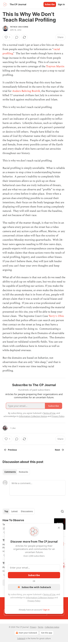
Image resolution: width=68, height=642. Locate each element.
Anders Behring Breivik (26, 91)
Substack (21, 638)
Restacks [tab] (23, 471)
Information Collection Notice (40, 597)
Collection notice (52, 627)
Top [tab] (6, 511)
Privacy (33, 627)
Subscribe (50, 4)
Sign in (61, 4)
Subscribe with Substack (36, 587)
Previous (12, 449)
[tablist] (16, 472)
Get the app (46, 632)
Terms (40, 627)
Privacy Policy (34, 600)
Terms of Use (49, 594)
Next (57, 449)
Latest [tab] (14, 511)
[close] (58, 527)
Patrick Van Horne (19, 27)
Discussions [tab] (27, 511)
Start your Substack (28, 632)
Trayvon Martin (55, 66)
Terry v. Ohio (56, 316)
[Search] (62, 511)
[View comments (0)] (17, 37)
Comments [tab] (10, 471)
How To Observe (13, 520)
